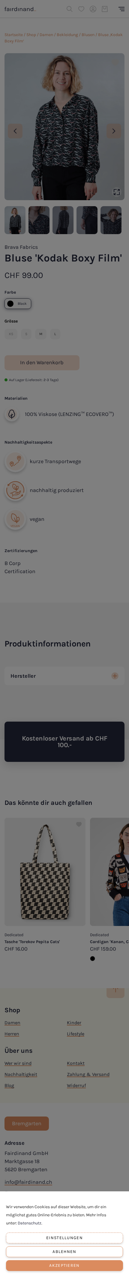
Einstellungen (64, 1237)
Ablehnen (64, 1251)
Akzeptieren (64, 1265)
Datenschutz (29, 1223)
